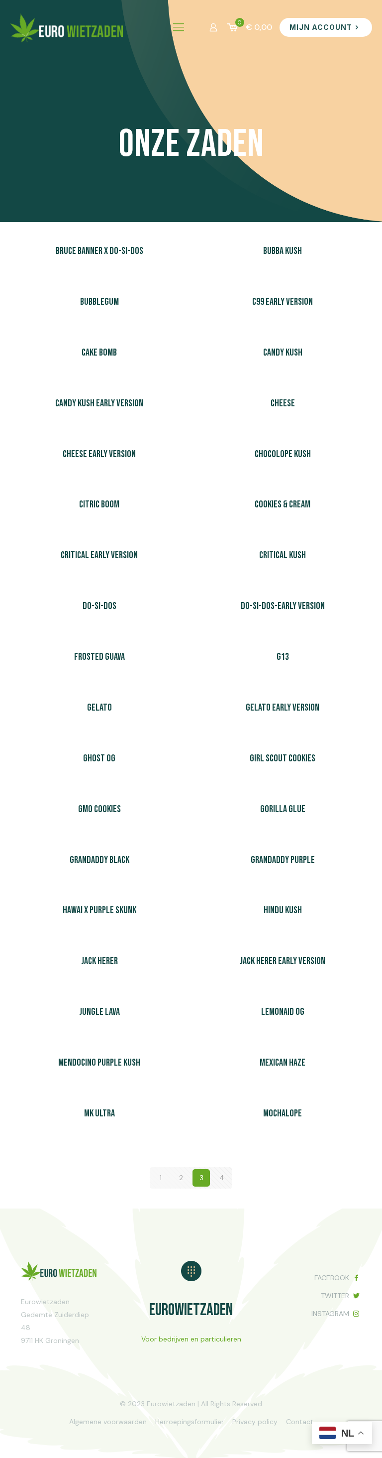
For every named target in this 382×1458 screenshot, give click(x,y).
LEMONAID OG (282, 1012)
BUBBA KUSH (282, 251)
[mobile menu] (178, 27)
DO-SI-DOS (99, 606)
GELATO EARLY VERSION (282, 708)
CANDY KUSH (282, 353)
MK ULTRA (99, 1113)
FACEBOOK (331, 1277)
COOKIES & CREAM (282, 504)
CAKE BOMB (99, 353)
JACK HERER (99, 961)
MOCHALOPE (282, 1113)
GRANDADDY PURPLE (283, 860)
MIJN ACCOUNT (320, 27)
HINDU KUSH (283, 910)
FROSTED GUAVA (99, 657)
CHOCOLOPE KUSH (283, 454)
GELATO (99, 708)
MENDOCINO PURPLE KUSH (99, 1063)
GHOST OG (99, 758)
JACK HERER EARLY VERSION (282, 961)
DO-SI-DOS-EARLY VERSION (283, 606)
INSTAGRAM (330, 1313)
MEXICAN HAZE (282, 1063)
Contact (299, 1421)
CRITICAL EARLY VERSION (99, 555)
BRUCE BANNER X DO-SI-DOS (99, 251)
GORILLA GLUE (282, 809)
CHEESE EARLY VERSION (99, 454)
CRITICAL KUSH (282, 555)
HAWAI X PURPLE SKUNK (99, 910)
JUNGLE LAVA (99, 1012)
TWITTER (335, 1295)
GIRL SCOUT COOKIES (282, 758)
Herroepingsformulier (189, 1421)
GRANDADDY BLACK (99, 860)
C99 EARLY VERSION (282, 302)
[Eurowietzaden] (67, 27)
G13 (283, 657)
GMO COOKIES (99, 809)
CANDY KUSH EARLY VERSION (99, 403)
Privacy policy (255, 1421)
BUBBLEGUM (99, 302)
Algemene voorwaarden (108, 1421)
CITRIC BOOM (99, 504)
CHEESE (283, 403)
